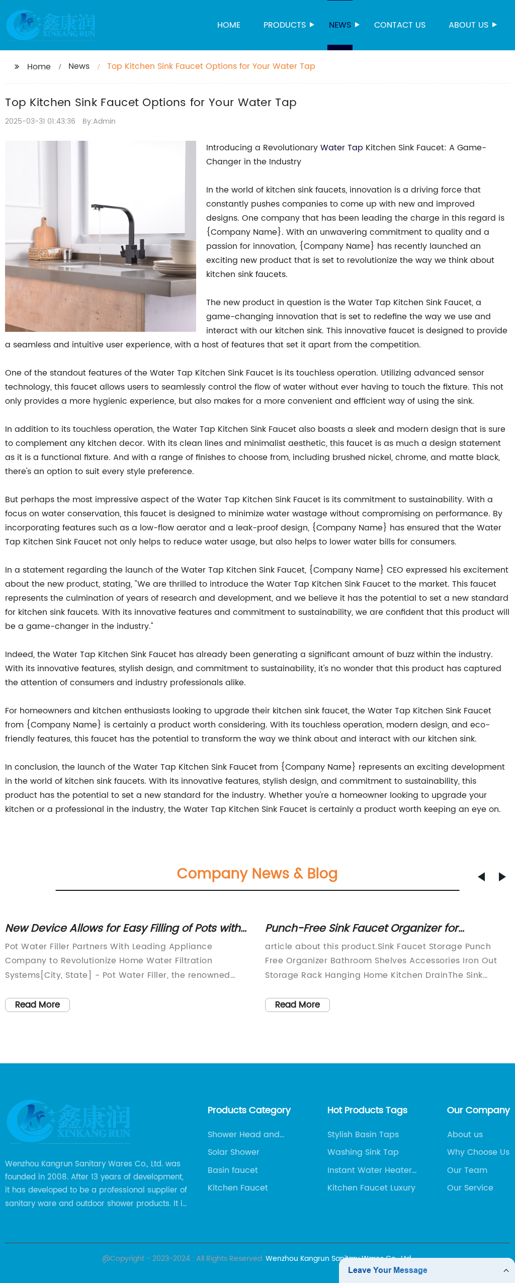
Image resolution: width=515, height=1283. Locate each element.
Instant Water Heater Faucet (369, 1170)
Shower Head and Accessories (244, 1135)
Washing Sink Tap (363, 1152)
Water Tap (341, 147)
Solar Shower (234, 1152)
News (340, 25)
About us (468, 25)
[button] (481, 876)
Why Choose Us (478, 1152)
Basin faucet (233, 1170)
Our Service (470, 1188)
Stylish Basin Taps (363, 1135)
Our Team (467, 1170)
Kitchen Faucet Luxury (371, 1188)
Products (285, 25)
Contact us (399, 25)
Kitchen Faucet (238, 1188)
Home (228, 25)
